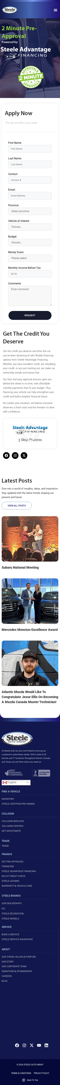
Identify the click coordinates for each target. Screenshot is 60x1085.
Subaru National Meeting (20, 567)
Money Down (16, 252)
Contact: (13, 174)
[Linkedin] (46, 1045)
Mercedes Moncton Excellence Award (30, 630)
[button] (55, 10)
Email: (12, 189)
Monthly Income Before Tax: (24, 268)
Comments (14, 283)
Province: (13, 205)
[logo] (13, 10)
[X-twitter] (24, 455)
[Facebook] (6, 455)
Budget (12, 236)
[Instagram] (15, 455)
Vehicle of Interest (18, 221)
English (11, 782)
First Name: (15, 143)
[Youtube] (39, 1045)
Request (30, 315)
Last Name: (15, 158)
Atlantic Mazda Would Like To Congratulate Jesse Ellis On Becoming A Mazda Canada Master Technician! (30, 697)
